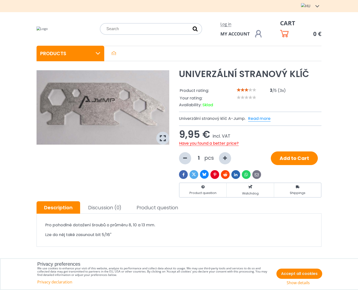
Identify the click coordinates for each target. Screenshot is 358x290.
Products (53, 53)
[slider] (246, 90)
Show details (298, 283)
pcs (209, 157)
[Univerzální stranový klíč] (103, 107)
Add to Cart (294, 158)
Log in (225, 24)
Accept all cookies (299, 273)
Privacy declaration (54, 282)
